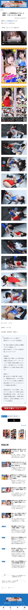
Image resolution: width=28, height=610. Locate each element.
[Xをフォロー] (14, 420)
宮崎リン (17, 416)
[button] (25, 352)
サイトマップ (20, 603)
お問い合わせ (7, 603)
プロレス (5, 416)
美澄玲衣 (9, 21)
